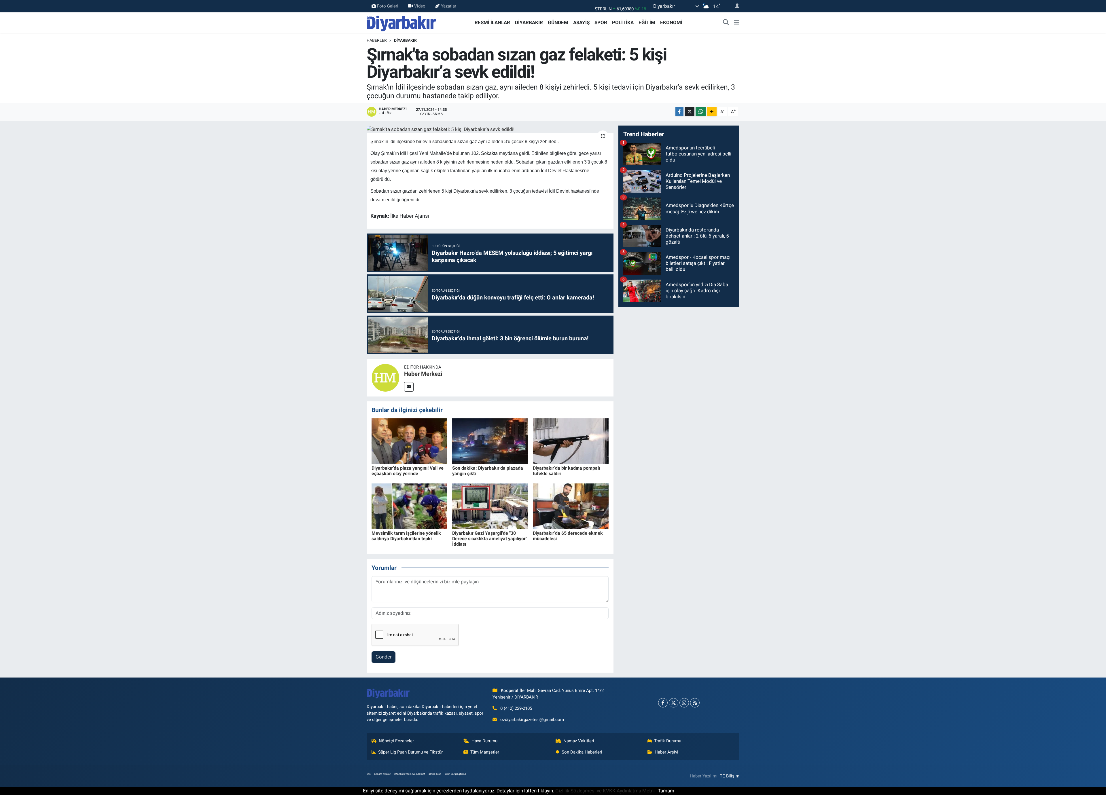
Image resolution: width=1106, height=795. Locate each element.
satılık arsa (435, 774)
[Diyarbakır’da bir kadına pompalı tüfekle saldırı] (571, 441)
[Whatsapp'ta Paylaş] (701, 112)
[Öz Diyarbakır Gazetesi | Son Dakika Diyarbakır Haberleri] (402, 22)
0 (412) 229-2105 (516, 708)
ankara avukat (382, 774)
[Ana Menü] (736, 22)
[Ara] (726, 22)
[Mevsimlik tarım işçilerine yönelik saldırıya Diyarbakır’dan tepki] (409, 506)
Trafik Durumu (667, 740)
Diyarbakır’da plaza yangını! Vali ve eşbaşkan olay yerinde (408, 470)
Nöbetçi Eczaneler (396, 740)
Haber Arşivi (666, 752)
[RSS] (695, 702)
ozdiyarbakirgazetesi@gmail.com (532, 719)
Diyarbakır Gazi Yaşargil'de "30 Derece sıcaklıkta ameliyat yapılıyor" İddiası (489, 538)
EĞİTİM (647, 22)
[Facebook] (663, 702)
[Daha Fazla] (712, 112)
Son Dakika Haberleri (582, 752)
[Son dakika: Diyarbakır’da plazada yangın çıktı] (490, 441)
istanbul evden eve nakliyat (409, 774)
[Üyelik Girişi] (734, 6)
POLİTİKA (623, 22)
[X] (673, 702)
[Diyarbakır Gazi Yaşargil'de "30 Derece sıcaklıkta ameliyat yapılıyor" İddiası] (490, 506)
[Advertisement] (678, 352)
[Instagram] (684, 702)
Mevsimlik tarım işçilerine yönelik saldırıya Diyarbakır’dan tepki (406, 535)
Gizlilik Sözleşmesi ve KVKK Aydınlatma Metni (605, 791)
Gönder (384, 657)
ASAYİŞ (581, 22)
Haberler (377, 40)
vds (369, 774)
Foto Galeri (387, 6)
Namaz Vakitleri (578, 740)
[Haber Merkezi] (385, 377)
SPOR (600, 22)
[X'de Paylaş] (689, 112)
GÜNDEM (558, 22)
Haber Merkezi (423, 373)
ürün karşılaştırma (455, 774)
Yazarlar (448, 6)
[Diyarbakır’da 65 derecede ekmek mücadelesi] (571, 506)
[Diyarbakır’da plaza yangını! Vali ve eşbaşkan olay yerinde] (409, 441)
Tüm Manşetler (484, 752)
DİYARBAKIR (529, 22)
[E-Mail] (409, 387)
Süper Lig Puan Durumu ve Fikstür (410, 752)
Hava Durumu (484, 740)
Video (419, 6)
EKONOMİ (671, 22)
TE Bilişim (729, 776)
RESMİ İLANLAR (492, 22)
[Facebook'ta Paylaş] (679, 112)
